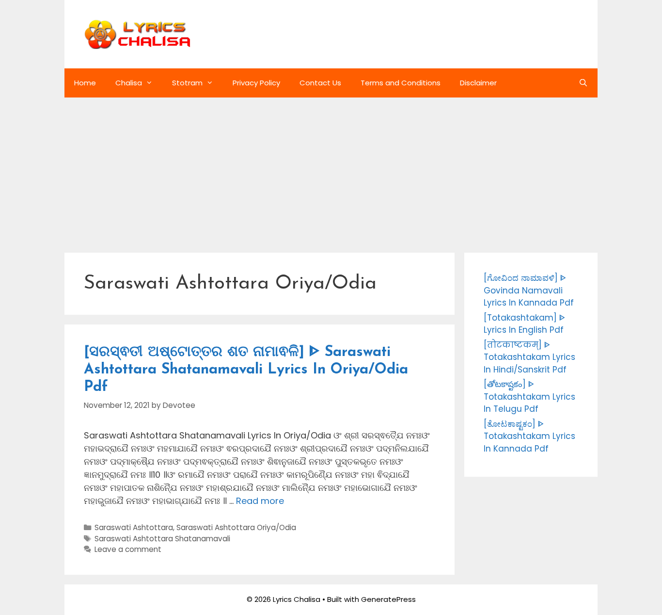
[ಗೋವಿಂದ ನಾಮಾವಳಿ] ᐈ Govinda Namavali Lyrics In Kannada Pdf (529, 290)
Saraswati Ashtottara (134, 527)
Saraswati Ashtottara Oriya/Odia (236, 527)
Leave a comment (128, 549)
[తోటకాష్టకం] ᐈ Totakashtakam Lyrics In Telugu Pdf (529, 396)
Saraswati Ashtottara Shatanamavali (162, 539)
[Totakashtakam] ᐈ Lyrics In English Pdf (524, 324)
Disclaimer (478, 83)
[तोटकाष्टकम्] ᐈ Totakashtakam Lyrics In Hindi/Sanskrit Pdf (529, 357)
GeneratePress (388, 599)
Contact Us (320, 83)
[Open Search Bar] (583, 82)
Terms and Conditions (401, 83)
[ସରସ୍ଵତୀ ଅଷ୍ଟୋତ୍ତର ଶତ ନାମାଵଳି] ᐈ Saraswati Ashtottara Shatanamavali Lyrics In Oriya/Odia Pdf (246, 370)
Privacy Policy (256, 83)
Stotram (187, 83)
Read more (260, 501)
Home (85, 83)
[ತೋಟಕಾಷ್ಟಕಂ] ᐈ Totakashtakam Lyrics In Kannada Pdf (529, 436)
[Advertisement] (331, 170)
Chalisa (128, 83)
